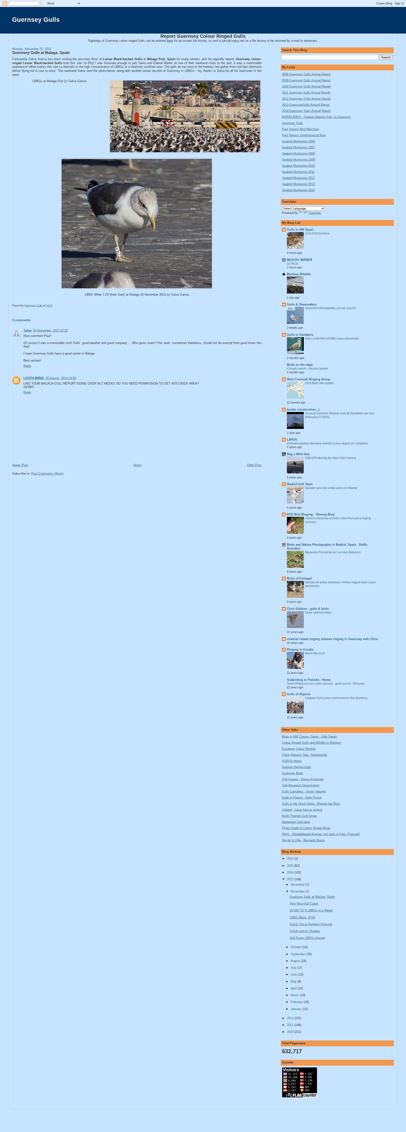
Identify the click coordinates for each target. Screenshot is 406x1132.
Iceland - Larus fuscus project (302, 810)
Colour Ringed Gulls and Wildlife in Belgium (311, 742)
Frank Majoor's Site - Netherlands (304, 755)
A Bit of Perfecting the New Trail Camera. (331, 458)
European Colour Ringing (299, 749)
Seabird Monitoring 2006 (298, 141)
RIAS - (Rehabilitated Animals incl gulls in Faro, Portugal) (321, 834)
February (297, 1002)
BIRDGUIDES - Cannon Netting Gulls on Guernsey (316, 117)
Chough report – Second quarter (307, 368)
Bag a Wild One (298, 454)
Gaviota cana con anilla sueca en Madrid (331, 488)
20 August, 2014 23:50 (61, 378)
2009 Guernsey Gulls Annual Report (306, 80)
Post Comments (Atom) (47, 473)
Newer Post (20, 465)
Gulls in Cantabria (300, 334)
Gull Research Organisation (300, 785)
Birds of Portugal (299, 578)
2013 (290, 879)
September (298, 954)
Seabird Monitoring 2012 (298, 178)
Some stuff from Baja (318, 612)
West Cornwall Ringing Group (308, 379)
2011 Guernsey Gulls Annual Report (306, 92)
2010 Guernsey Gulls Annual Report (306, 86)
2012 (290, 1018)
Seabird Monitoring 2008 (298, 153)
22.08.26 (292, 263)
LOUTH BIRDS (33, 378)
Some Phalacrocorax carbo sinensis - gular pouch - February (325, 683)
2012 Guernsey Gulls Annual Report (306, 98)
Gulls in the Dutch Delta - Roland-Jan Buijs (311, 803)
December (298, 884)
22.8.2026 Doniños (317, 233)
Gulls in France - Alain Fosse (301, 797)
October (296, 947)
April (294, 988)
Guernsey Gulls (36, 19)
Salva (27, 330)
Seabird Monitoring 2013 (298, 184)
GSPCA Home (291, 761)
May (294, 981)
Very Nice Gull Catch (304, 903)
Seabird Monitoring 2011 (298, 172)
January (296, 1009)
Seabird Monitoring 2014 (298, 190)
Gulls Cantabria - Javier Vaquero (304, 791)
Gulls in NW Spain (300, 229)
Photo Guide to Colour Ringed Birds (306, 828)
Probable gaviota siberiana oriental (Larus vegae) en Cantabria (327, 443)
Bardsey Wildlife (299, 274)
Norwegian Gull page (296, 822)
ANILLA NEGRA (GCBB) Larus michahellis (332, 338)
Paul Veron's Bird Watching (300, 129)
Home (137, 465)
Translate (314, 213)
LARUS (292, 439)
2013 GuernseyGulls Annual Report (306, 105)
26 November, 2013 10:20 (50, 330)
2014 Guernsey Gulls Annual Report (306, 111)
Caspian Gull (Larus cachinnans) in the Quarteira (336, 698)
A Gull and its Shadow (305, 931)
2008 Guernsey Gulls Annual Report (306, 74)
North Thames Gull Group (299, 816)
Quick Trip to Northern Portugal (311, 924)
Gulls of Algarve (298, 694)
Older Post (254, 465)
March (295, 995)
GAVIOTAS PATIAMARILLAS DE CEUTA (330, 308)
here (170, 40)
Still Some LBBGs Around (307, 938)
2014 (290, 872)
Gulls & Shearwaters (301, 304)
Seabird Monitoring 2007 (298, 147)
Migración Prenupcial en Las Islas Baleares (332, 552)
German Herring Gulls (296, 767)
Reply (27, 366)
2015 (290, 865)
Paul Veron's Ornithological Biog (303, 135)
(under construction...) (303, 409)
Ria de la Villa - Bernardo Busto (303, 840)
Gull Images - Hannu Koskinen (303, 779)
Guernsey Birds (292, 773)
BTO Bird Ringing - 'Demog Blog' (311, 514)
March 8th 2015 (315, 653)
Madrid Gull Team (300, 484)
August (296, 961)
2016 (290, 858)
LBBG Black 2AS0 (302, 917)
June (294, 974)
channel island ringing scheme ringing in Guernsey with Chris (332, 639)
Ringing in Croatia (300, 649)
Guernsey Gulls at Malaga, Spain (312, 897)
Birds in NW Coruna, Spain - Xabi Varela (309, 736)
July (294, 967)
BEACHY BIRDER (299, 260)
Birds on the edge (300, 364)
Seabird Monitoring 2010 (298, 166)
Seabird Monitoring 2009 (298, 159)
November (298, 891)
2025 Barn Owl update (319, 383)
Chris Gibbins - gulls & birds (308, 608)
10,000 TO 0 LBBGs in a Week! (311, 910)
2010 (290, 1031)
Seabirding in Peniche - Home (309, 680)
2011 (290, 1025)
